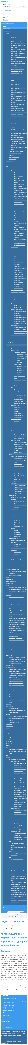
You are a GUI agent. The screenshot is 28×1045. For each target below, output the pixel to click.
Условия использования (8, 1010)
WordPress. (19, 1041)
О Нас (4, 1012)
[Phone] (3, 1)
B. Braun (18, 915)
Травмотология (5, 916)
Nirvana (14, 1041)
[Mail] (6, 1)
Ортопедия (23, 915)
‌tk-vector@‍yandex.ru (10, 1005)
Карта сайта (6, 4)
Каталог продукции (10, 915)
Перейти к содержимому (7, 23)
